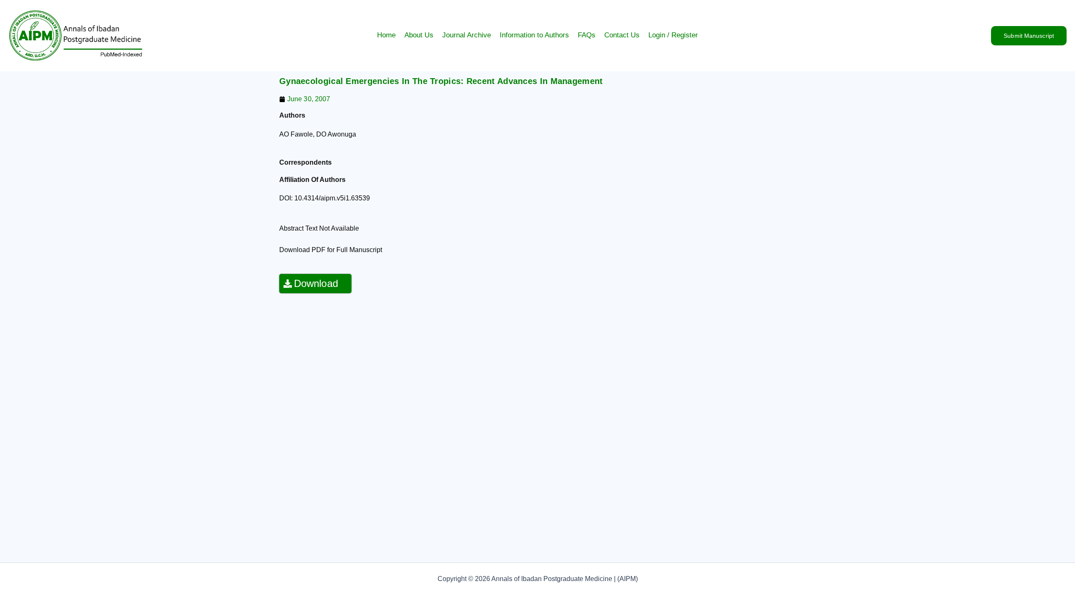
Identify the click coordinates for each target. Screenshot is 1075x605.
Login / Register (673, 35)
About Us (418, 35)
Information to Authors (534, 35)
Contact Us (622, 35)
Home (386, 35)
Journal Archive (466, 35)
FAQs (586, 35)
